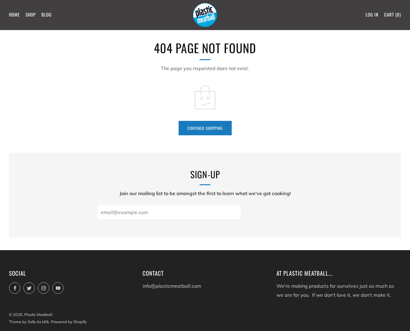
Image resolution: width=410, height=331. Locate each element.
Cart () (392, 14)
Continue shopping (205, 128)
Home (14, 14)
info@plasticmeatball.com (172, 286)
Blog (46, 14)
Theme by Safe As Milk (29, 321)
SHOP (31, 14)
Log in (372, 14)
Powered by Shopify (69, 321)
